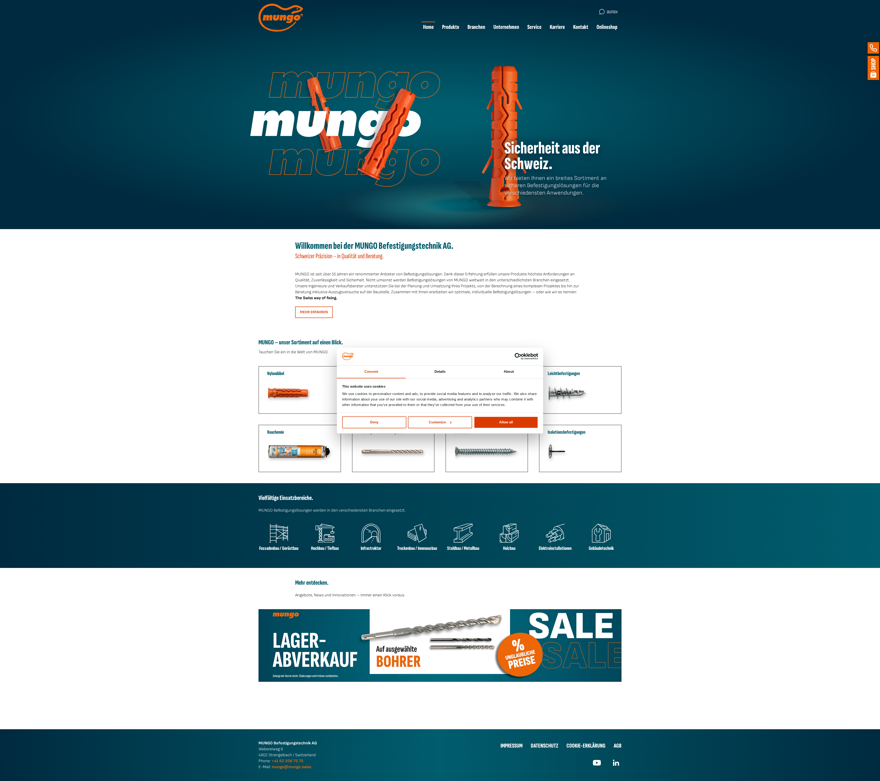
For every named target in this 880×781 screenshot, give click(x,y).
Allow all (506, 422)
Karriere (557, 27)
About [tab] (509, 371)
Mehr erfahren (314, 312)
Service (534, 27)
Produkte (450, 27)
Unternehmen (506, 27)
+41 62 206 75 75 (287, 761)
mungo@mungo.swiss (291, 767)
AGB (618, 745)
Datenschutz (544, 745)
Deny (374, 422)
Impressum (511, 745)
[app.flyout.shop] (873, 68)
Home (428, 27)
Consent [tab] (371, 371)
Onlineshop (607, 27)
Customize (437, 422)
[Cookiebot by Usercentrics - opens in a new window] (518, 356)
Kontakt (580, 27)
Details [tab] (440, 371)
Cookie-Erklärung (585, 745)
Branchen (476, 27)
